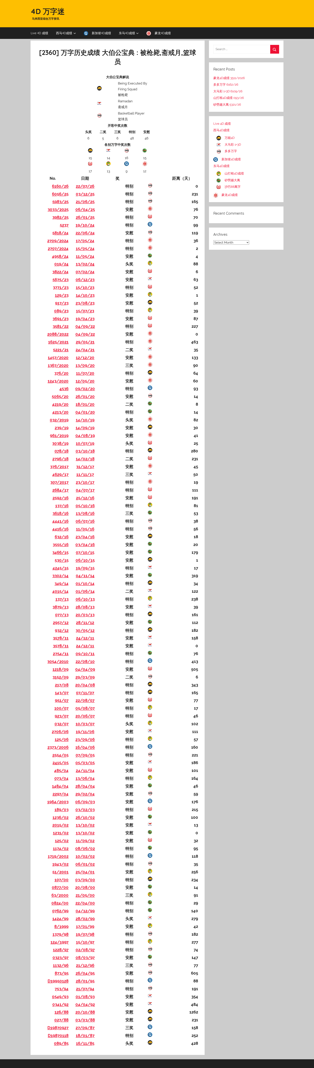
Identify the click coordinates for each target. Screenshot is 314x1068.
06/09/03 (85, 801)
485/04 (61, 770)
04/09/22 (85, 326)
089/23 (61, 310)
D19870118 (58, 1035)
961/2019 (59, 435)
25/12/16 (85, 497)
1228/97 (61, 949)
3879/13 (61, 607)
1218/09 (61, 669)
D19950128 (58, 981)
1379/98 (61, 934)
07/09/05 (85, 755)
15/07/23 (85, 310)
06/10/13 (85, 599)
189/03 (62, 809)
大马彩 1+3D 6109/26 (227, 91)
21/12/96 (85, 965)
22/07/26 (85, 186)
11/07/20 (85, 373)
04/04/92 (85, 1004)
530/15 (62, 560)
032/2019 (59, 419)
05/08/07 (85, 708)
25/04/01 (85, 872)
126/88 (62, 1012)
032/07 (62, 723)
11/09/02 (85, 840)
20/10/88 (85, 1012)
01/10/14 (85, 583)
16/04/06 (85, 747)
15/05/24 (85, 248)
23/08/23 (85, 303)
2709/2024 (58, 240)
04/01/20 (85, 412)
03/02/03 (85, 809)
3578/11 (61, 638)
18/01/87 (85, 1035)
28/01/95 (85, 981)
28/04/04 (85, 786)
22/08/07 (85, 700)
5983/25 (60, 201)
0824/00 (60, 903)
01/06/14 (85, 591)
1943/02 (60, 864)
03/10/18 (85, 451)
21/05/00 (85, 895)
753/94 (62, 988)
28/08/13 (85, 607)
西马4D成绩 (64, 33)
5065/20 (60, 396)
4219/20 (60, 404)
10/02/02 (85, 856)
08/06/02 (85, 848)
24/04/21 (85, 349)
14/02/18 (85, 458)
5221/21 (61, 349)
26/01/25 (85, 217)
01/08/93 (85, 996)
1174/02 (61, 848)
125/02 (62, 840)
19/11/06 (85, 731)
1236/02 (61, 817)
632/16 (62, 536)
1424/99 (60, 918)
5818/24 (60, 232)
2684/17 (60, 490)
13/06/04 (85, 778)
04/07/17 (85, 490)
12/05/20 (85, 381)
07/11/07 (85, 692)
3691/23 (61, 318)
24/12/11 (85, 638)
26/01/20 (85, 396)
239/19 (62, 427)
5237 (64, 225)
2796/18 (60, 458)
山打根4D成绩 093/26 (228, 98)
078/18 (62, 451)
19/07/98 (85, 934)
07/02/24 (85, 271)
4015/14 (60, 591)
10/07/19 (85, 443)
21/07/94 (85, 988)
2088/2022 (58, 334)
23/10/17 (85, 482)
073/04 (61, 778)
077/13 (62, 614)
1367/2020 (58, 365)
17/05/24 (85, 240)
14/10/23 (85, 295)
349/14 (62, 583)
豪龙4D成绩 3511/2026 (229, 78)
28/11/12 (85, 622)
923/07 (62, 716)
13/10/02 (85, 825)
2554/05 (60, 755)
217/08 (62, 684)
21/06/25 (85, 201)
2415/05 (61, 762)
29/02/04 (85, 794)
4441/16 (60, 521)
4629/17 (60, 474)
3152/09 (61, 677)
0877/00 (60, 887)
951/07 (62, 700)
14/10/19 (85, 419)
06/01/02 (85, 864)
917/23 (62, 303)
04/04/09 (85, 669)
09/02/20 (85, 388)
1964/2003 (58, 801)
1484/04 (60, 786)
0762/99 (60, 910)
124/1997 (60, 942)
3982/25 (60, 217)
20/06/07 (85, 716)
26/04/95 (85, 973)
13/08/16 (85, 513)
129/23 (62, 295)
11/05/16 (85, 529)
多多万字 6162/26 (225, 84)
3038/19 (60, 443)
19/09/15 (85, 568)
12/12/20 (85, 357)
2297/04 (61, 794)
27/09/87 (85, 1027)
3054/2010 (58, 661)
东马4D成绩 (127, 33)
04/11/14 (85, 575)
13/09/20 (85, 365)
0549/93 (60, 996)
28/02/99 (85, 918)
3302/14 (60, 575)
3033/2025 (58, 209)
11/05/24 (85, 256)
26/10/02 (85, 817)
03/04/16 (85, 544)
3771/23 (61, 287)
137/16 (62, 505)
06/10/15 (85, 560)
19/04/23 (85, 318)
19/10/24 (85, 225)
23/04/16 (85, 536)
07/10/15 (85, 552)
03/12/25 (85, 194)
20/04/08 (85, 684)
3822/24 (60, 271)
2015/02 (60, 825)
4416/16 (60, 529)
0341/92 (60, 1004)
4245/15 (61, 568)
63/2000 (60, 895)
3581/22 (61, 326)
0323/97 (61, 957)
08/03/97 (85, 957)
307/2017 (59, 482)
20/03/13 (85, 614)
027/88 (61, 1019)
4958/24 (60, 256)
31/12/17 (85, 466)
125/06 (62, 739)
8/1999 (61, 926)
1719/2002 (58, 856)
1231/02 (61, 832)
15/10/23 (85, 287)
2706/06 (60, 731)
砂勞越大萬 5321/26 (227, 104)
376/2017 (59, 466)
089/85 (61, 1043)
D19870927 (58, 1027)
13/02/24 (85, 264)
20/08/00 (85, 887)
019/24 (61, 264)
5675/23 (61, 279)
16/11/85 (85, 1043)
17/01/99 (85, 926)
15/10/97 (85, 942)
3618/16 (61, 513)
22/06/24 (85, 232)
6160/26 (60, 186)
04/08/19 (85, 435)
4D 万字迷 (48, 11)
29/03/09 (85, 677)
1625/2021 (58, 342)
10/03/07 (85, 723)
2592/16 (61, 497)
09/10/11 (85, 653)
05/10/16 (85, 505)
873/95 (62, 973)
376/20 (61, 373)
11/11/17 (85, 474)
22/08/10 (85, 661)
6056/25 (60, 194)
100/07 (61, 708)
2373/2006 (58, 747)
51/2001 (60, 872)
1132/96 (61, 965)
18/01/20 (85, 404)
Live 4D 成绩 (39, 33)
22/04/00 (85, 903)
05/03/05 (85, 762)
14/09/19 (85, 427)
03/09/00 (85, 879)
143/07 (62, 692)
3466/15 (60, 552)
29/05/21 (85, 342)
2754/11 (61, 653)
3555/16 (61, 544)
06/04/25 (85, 209)
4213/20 (60, 412)
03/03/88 (85, 1019)
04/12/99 (85, 910)
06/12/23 (85, 279)
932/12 (62, 630)
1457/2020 (58, 357)
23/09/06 (85, 739)
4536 (64, 388)
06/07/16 (85, 521)
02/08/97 (85, 949)
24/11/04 (85, 770)
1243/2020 (58, 381)
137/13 (62, 599)
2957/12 (61, 622)
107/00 (62, 879)
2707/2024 (58, 248)
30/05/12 (85, 630)
